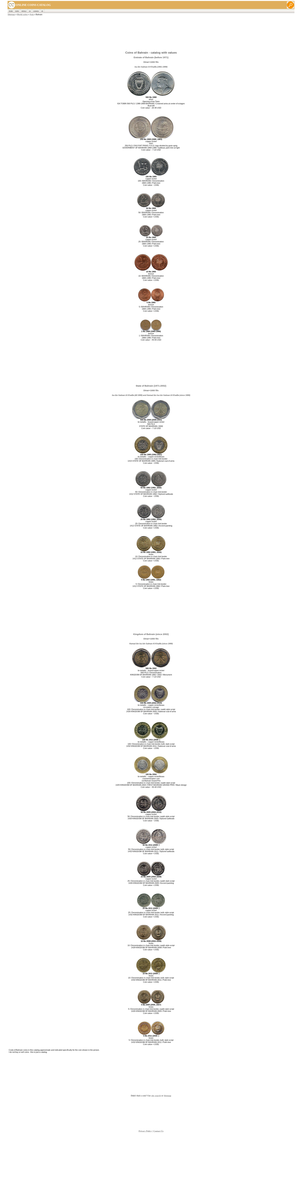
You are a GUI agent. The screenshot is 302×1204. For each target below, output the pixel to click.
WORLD (23, 11)
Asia (32, 15)
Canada (36, 11)
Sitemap (11, 15)
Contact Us (158, 1131)
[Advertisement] (151, 32)
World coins (22, 15)
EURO (17, 11)
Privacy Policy (145, 1131)
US (30, 11)
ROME (11, 11)
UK (42, 11)
